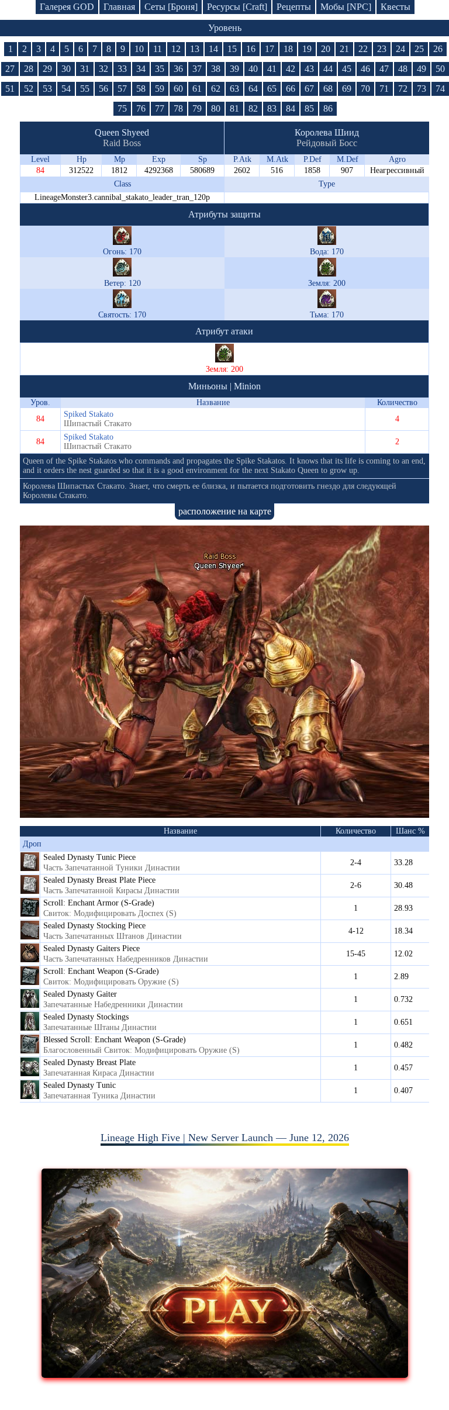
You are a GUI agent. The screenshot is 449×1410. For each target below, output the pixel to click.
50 (440, 69)
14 (213, 49)
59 (159, 89)
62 (215, 89)
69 (346, 89)
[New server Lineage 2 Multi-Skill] (225, 1374)
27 (10, 69)
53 (47, 89)
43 (309, 69)
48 (402, 69)
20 (325, 49)
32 (103, 69)
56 (103, 89)
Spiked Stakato (88, 414)
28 (28, 69)
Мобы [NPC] (345, 7)
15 (232, 49)
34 (141, 69)
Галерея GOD (67, 7)
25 (419, 49)
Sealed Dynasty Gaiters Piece (91, 948)
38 (215, 69)
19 (307, 49)
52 (28, 89)
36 (178, 69)
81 (234, 108)
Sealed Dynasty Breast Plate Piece (99, 880)
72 (402, 89)
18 (288, 49)
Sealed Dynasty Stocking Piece (94, 925)
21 (344, 49)
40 (253, 69)
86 (328, 108)
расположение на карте (224, 511)
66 (290, 89)
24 (400, 49)
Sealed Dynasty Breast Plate (89, 1062)
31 (84, 69)
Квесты (395, 7)
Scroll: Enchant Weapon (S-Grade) (101, 971)
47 (384, 69)
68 (328, 89)
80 (215, 108)
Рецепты (294, 7)
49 (421, 69)
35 (159, 69)
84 (290, 108)
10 (139, 49)
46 (365, 69)
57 (122, 89)
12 (176, 49)
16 (250, 49)
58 (141, 89)
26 (438, 49)
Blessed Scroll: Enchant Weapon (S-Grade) (114, 1039)
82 (253, 108)
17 (269, 49)
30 (66, 69)
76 (141, 108)
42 (290, 69)
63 (234, 89)
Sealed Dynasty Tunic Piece (89, 857)
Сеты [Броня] (171, 7)
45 (346, 69)
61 (197, 89)
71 (384, 89)
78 (178, 108)
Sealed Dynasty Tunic (79, 1085)
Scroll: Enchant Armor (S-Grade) (98, 902)
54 (66, 89)
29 (47, 69)
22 (363, 49)
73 (421, 89)
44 (328, 69)
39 (234, 69)
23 (381, 49)
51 (10, 89)
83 (272, 108)
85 (309, 108)
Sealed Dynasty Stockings (86, 1016)
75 (122, 108)
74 (440, 89)
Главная (119, 7)
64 (253, 89)
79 (197, 108)
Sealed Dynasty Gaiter (80, 994)
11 (157, 49)
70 (365, 89)
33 (122, 69)
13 (194, 49)
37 (197, 69)
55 (84, 89)
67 (309, 89)
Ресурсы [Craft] (237, 7)
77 (159, 108)
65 (272, 89)
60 (178, 89)
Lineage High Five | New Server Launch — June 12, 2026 (225, 1137)
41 (272, 69)
